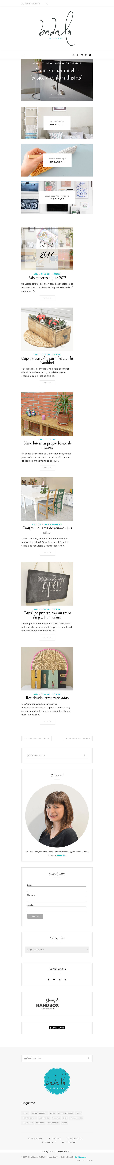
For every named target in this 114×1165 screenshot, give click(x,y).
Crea (36, 274)
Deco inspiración (57, 63)
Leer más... (61, 855)
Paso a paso (28, 1123)
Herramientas (29, 1118)
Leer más (57, 95)
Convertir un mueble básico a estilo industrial (57, 74)
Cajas (52, 1113)
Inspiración (44, 1118)
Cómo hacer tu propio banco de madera (47, 445)
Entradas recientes (37, 738)
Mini (65, 1118)
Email (29, 885)
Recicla (76, 63)
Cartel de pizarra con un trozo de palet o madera (47, 615)
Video (64, 1123)
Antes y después (39, 1113)
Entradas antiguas (77, 738)
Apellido (31, 905)
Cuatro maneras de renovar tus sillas (47, 530)
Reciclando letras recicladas (47, 698)
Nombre (31, 895)
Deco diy (38, 63)
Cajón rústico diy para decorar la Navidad (47, 360)
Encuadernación (65, 1113)
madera (56, 1118)
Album (25, 1113)
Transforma (53, 1123)
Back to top (84, 1160)
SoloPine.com (80, 1157)
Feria (78, 1113)
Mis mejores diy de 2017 (47, 278)
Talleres (40, 1123)
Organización (76, 1118)
